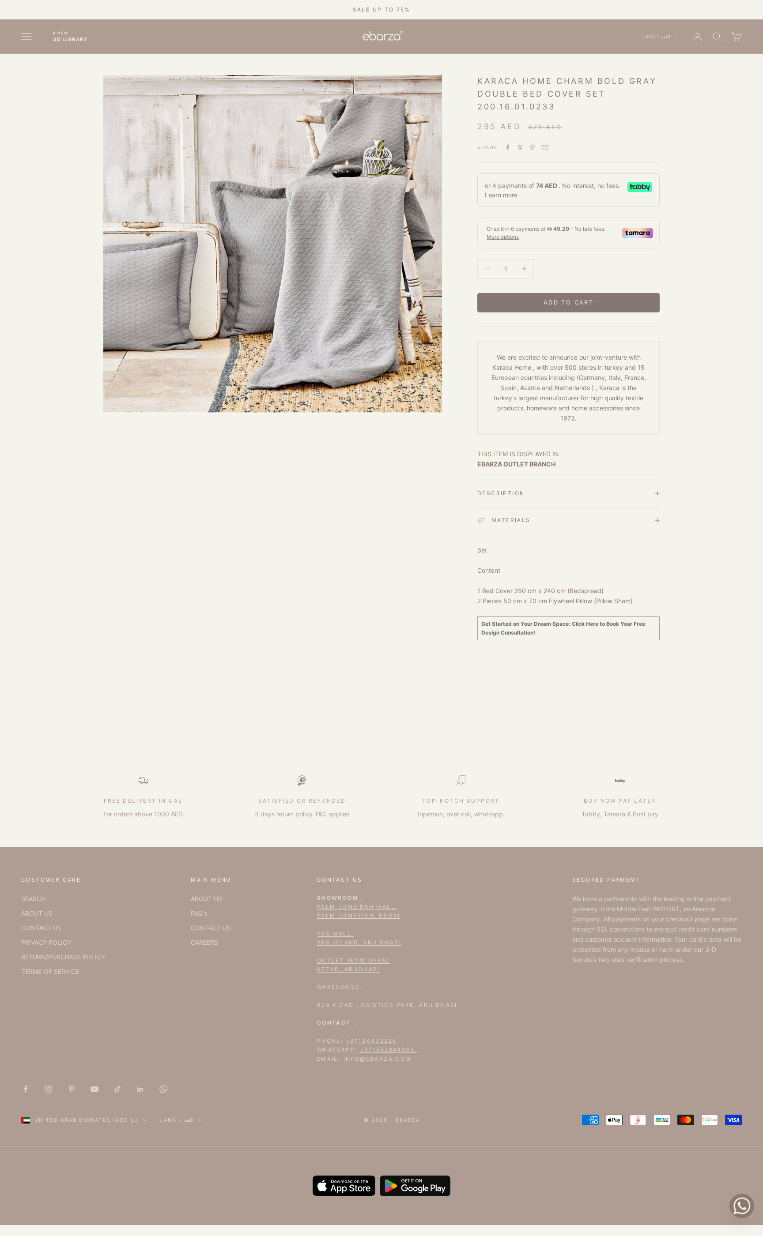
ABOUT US (37, 913)
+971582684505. (388, 1049)
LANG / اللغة (656, 37)
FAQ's (199, 913)
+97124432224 (371, 1040)
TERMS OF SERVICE (50, 971)
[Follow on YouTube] (94, 1089)
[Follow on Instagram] (48, 1089)
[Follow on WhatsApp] (163, 1089)
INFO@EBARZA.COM (378, 1059)
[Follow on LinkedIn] (140, 1089)
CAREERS (204, 942)
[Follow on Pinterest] (71, 1089)
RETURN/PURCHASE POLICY (63, 957)
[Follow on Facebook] (25, 1089)
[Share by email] (544, 147)
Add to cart (568, 302)
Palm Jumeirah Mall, (357, 906)
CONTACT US (41, 928)
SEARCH (33, 898)
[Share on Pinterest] (532, 147)
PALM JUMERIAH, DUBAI (358, 915)
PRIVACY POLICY (46, 942)
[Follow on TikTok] (117, 1089)
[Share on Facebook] (507, 147)
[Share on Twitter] (520, 147)
